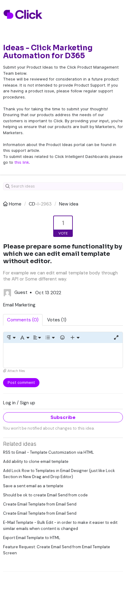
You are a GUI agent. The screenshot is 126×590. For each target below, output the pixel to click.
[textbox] (63, 355)
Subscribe (63, 417)
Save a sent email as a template (33, 485)
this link (21, 162)
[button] (11, 337)
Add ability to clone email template (36, 461)
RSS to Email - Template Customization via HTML (48, 452)
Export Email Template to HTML (31, 537)
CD (32, 204)
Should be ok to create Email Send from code (45, 495)
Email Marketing (19, 305)
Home (15, 204)
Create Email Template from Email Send (39, 504)
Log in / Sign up (19, 403)
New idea (68, 204)
